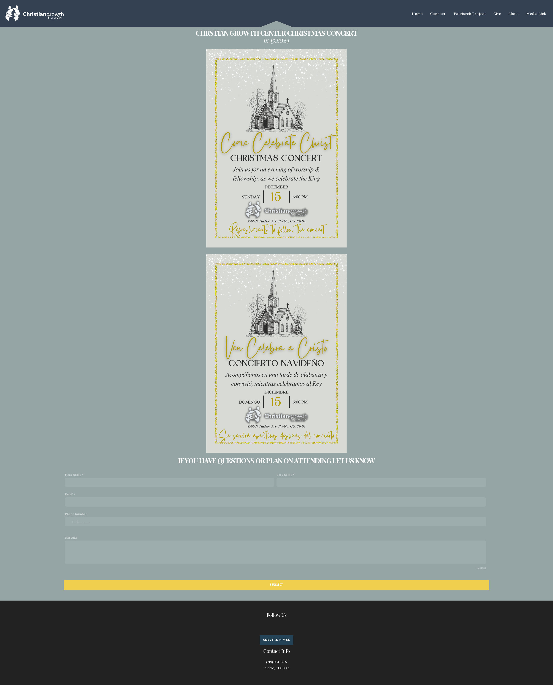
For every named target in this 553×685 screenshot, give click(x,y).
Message (71, 537)
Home (417, 13)
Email (69, 494)
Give (497, 13)
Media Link (536, 13)
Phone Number (76, 514)
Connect (438, 13)
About (514, 13)
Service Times (276, 640)
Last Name (284, 475)
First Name (73, 475)
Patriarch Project (470, 13)
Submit (276, 585)
